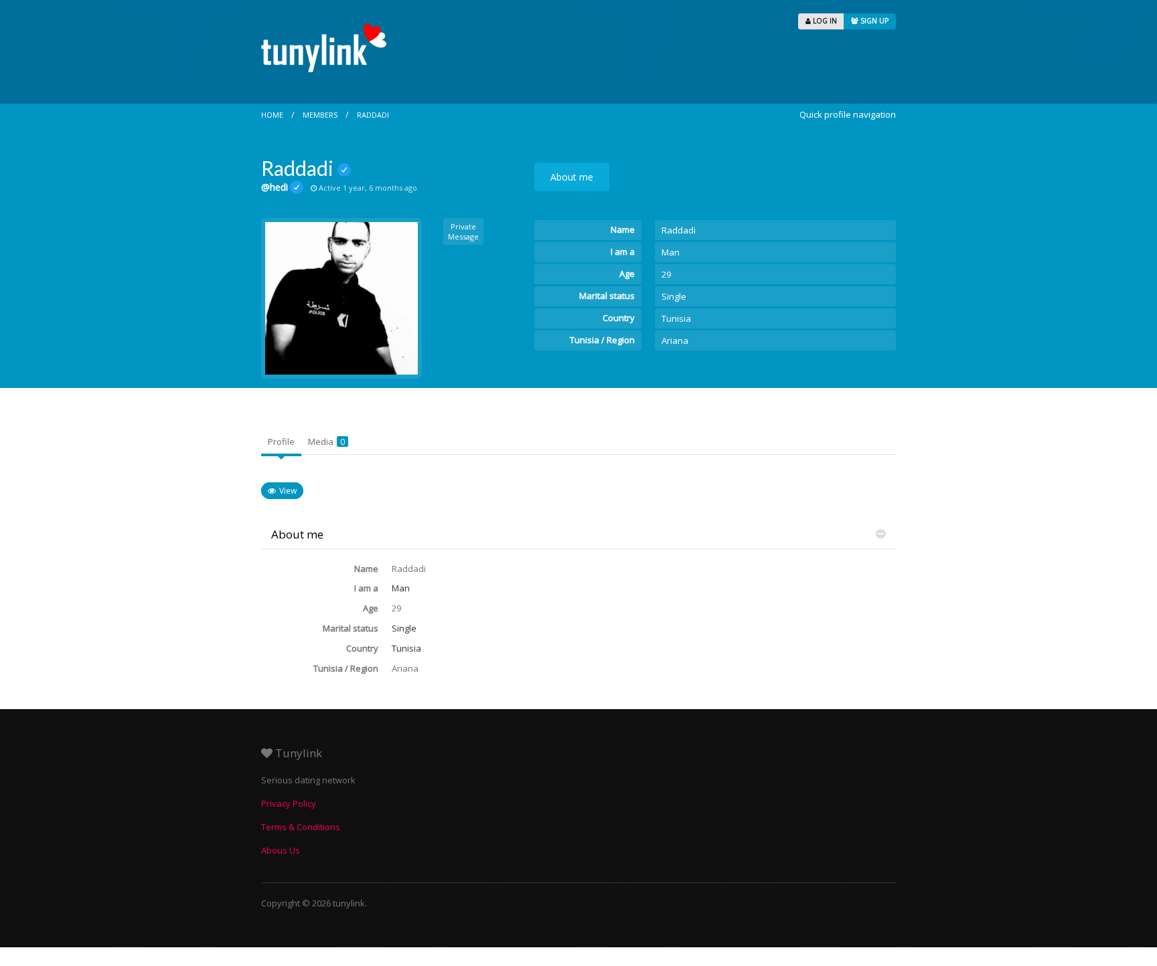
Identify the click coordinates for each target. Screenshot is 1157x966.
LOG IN (824, 20)
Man (671, 252)
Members (320, 115)
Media (326, 442)
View (288, 490)
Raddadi (373, 115)
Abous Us (280, 850)
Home (272, 115)
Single (674, 296)
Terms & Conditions (300, 827)
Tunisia (676, 318)
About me (571, 177)
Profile (281, 442)
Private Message (463, 231)
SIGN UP (873, 20)
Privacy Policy (288, 803)
